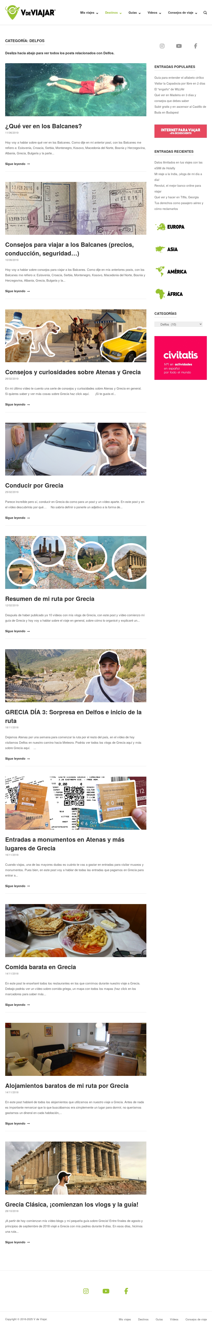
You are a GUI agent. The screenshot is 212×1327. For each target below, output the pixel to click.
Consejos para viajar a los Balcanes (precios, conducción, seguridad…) (69, 248)
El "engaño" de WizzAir (169, 89)
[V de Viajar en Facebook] (196, 46)
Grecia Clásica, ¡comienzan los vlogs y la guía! (72, 1204)
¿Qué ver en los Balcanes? (43, 125)
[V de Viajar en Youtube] (179, 46)
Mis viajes (87, 12)
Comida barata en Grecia (40, 966)
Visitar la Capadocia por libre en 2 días (179, 83)
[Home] (30, 12)
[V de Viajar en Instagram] (162, 46)
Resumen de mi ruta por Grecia (49, 598)
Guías (133, 12)
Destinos (111, 12)
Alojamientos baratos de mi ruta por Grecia (67, 1085)
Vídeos (152, 12)
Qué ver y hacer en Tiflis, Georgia (176, 197)
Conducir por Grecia (34, 485)
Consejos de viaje (180, 12)
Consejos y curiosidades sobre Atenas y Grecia (73, 371)
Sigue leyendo (15, 164)
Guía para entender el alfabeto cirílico (179, 77)
